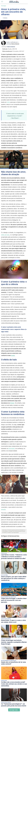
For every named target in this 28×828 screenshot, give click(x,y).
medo (13, 355)
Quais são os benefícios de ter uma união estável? (13, 663)
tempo (12, 403)
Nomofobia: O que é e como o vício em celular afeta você (13, 621)
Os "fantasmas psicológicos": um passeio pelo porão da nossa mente (13, 705)
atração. (3, 509)
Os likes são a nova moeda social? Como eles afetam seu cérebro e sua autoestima (14, 684)
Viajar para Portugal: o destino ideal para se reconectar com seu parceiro (13, 600)
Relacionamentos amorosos (8, 596)
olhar (8, 102)
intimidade (11, 448)
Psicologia (3, 5)
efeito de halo (5, 235)
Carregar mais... (14, 710)
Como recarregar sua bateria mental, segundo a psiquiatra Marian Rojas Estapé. (14, 642)
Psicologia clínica (6, 618)
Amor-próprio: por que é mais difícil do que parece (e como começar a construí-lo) (13, 578)
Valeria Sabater (15, 43)
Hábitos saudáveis (6, 638)
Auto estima (4, 575)
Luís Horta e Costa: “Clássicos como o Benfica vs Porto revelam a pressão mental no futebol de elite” (14, 556)
